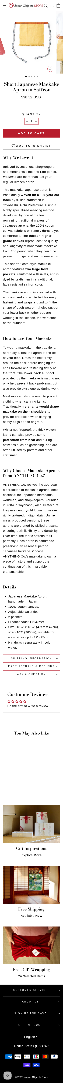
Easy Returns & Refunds (31, 666)
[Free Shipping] (31, 885)
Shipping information (31, 658)
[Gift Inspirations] (31, 824)
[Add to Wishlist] (20, 765)
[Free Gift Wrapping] (31, 945)
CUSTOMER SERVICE (30, 990)
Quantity (31, 114)
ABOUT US (30, 1001)
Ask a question (31, 674)
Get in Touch (30, 1025)
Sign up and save (30, 1013)
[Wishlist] (52, 5)
